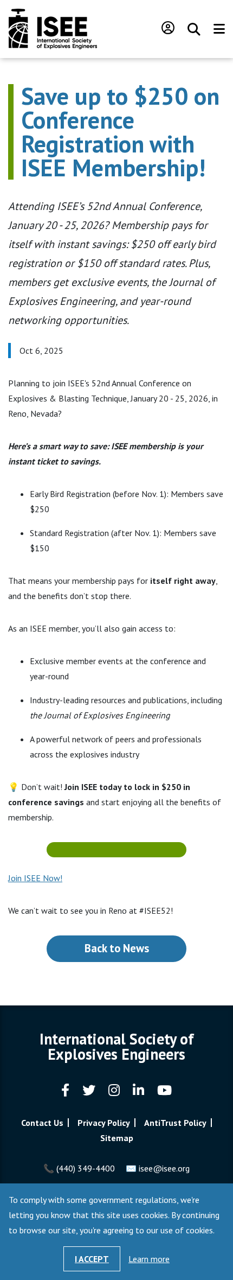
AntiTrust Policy (175, 1122)
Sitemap (116, 1137)
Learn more (149, 1258)
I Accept (92, 1258)
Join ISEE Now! (35, 878)
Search (193, 29)
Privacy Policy (103, 1122)
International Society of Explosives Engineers (53, 29)
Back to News (117, 948)
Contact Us (42, 1122)
